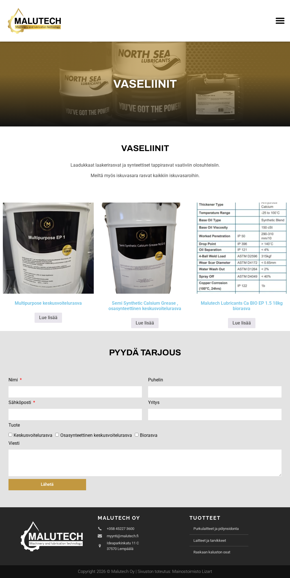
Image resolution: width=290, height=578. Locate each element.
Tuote (14, 425)
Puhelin (155, 380)
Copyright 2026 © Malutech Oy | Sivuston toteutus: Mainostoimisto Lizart (145, 571)
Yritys (153, 402)
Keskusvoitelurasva (33, 435)
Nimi (13, 380)
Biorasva (148, 435)
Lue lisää (48, 317)
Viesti (14, 443)
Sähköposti (20, 402)
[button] (280, 21)
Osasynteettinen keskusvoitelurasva (96, 435)
